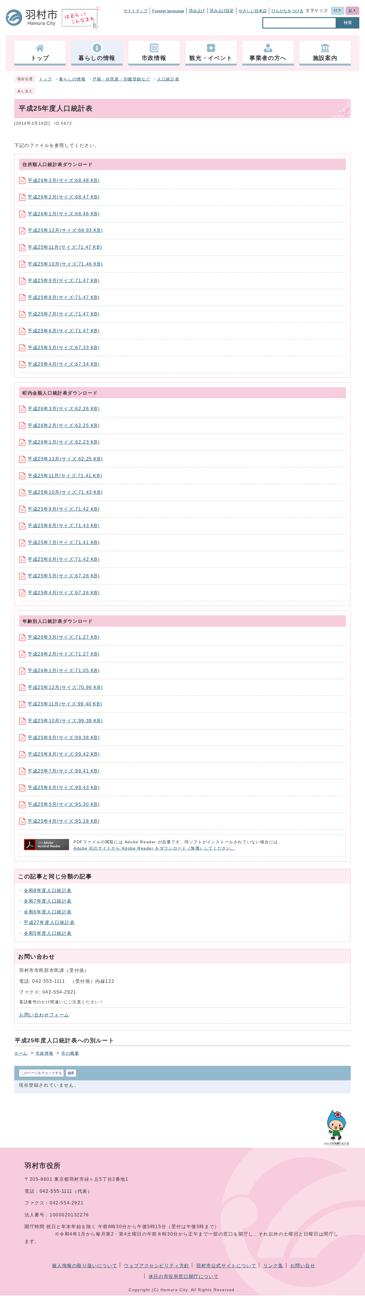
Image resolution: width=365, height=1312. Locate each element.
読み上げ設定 (222, 10)
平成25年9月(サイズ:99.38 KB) (64, 737)
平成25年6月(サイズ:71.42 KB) (64, 559)
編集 (71, 1073)
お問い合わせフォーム (44, 1014)
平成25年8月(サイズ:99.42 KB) (64, 754)
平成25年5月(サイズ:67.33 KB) (64, 347)
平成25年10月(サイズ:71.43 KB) (65, 492)
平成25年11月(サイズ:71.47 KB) (65, 247)
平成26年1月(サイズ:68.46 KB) (64, 213)
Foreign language (168, 11)
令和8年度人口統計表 (48, 890)
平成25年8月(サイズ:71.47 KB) (64, 297)
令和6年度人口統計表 (48, 911)
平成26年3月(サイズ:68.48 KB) (64, 180)
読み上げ (197, 10)
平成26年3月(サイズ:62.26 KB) (64, 408)
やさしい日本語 (253, 11)
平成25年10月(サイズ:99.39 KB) (65, 720)
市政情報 (44, 1053)
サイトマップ (135, 11)
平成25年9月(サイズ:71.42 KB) (64, 509)
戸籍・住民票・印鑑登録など (121, 79)
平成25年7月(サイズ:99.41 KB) (64, 771)
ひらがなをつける (287, 11)
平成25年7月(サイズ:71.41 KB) (64, 542)
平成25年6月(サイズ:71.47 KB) (64, 330)
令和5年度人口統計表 (48, 933)
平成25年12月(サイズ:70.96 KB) (65, 687)
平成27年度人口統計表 (49, 922)
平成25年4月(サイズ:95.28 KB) (64, 821)
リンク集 (273, 1265)
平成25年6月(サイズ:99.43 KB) (64, 787)
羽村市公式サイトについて (226, 1265)
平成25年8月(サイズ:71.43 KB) (64, 525)
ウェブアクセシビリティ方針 (156, 1265)
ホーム (21, 1053)
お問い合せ (302, 1265)
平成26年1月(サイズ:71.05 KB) (64, 670)
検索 (348, 22)
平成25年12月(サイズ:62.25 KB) (65, 458)
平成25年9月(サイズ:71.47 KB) (64, 280)
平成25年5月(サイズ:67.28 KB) (64, 575)
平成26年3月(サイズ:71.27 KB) (64, 637)
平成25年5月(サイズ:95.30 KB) (64, 804)
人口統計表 (168, 79)
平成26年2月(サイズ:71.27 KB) (64, 654)
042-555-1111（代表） (66, 1191)
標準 (338, 10)
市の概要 (70, 1053)
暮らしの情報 (72, 79)
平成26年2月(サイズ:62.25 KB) (64, 425)
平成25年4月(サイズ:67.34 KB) (64, 364)
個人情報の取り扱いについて (84, 1265)
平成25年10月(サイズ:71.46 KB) (65, 264)
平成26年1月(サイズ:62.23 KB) (64, 442)
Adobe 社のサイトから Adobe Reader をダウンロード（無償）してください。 (154, 848)
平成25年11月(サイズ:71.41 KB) (65, 475)
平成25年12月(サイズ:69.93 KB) (65, 230)
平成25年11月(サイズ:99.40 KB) (65, 704)
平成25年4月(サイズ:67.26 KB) (64, 592)
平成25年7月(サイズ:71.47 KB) (64, 314)
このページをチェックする (41, 1073)
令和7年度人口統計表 (48, 901)
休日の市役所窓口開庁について (184, 1276)
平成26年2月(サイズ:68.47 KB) (64, 197)
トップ (45, 79)
